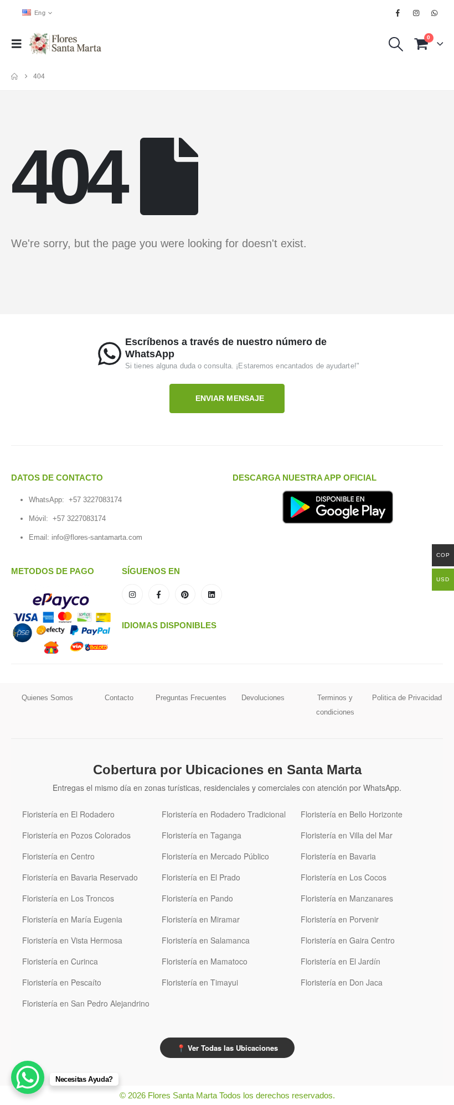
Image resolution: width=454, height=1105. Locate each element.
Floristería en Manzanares (347, 898)
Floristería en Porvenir (340, 919)
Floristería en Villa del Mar (347, 835)
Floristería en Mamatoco (204, 961)
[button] (20, 43)
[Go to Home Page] (14, 76)
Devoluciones (263, 698)
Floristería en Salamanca (206, 940)
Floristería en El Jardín (340, 961)
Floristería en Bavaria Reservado (80, 877)
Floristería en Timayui (200, 982)
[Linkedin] (211, 594)
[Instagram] (416, 12)
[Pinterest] (185, 594)
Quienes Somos (47, 698)
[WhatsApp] (434, 12)
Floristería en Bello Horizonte (352, 814)
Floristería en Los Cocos (343, 877)
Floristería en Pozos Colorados (76, 835)
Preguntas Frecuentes (191, 698)
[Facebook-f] (158, 594)
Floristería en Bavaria (338, 856)
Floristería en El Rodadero (68, 814)
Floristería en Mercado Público (215, 856)
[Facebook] (397, 12)
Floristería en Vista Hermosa (72, 940)
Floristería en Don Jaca (342, 982)
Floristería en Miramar (201, 919)
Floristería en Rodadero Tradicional (224, 814)
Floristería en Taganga (201, 835)
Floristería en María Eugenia (72, 919)
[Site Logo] (65, 44)
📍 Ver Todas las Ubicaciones (227, 1048)
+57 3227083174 (95, 500)
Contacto (119, 698)
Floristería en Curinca (60, 961)
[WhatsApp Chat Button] (27, 1077)
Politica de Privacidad (407, 698)
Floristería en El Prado (201, 877)
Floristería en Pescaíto (61, 982)
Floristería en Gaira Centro (348, 940)
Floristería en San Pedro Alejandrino (85, 1003)
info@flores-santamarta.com (96, 537)
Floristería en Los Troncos (68, 898)
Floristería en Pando (197, 898)
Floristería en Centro (58, 856)
